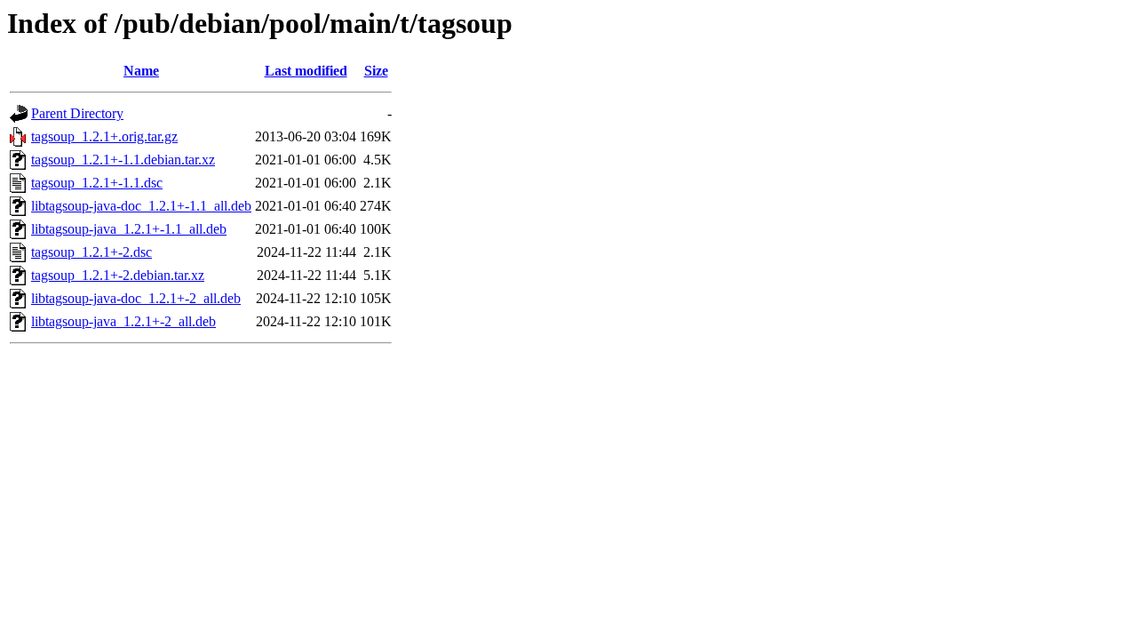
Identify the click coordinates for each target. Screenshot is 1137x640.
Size (376, 70)
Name (141, 70)
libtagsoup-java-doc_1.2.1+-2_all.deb (136, 298)
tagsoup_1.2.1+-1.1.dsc (97, 182)
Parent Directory (77, 113)
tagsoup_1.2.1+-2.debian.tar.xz (117, 275)
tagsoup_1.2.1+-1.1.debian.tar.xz (123, 159)
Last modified (306, 70)
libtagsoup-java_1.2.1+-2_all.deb (123, 321)
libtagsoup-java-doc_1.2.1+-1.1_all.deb (141, 205)
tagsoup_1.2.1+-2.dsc (91, 252)
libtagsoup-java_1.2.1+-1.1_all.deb (129, 228)
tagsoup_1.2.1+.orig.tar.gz (104, 136)
